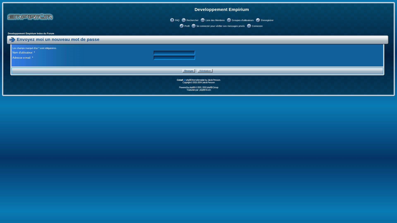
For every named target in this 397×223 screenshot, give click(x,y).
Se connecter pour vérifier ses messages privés (220, 26)
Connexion (257, 26)
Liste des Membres (215, 20)
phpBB (192, 87)
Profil (186, 26)
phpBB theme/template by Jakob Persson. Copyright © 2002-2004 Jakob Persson (198, 81)
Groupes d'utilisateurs (243, 20)
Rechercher (192, 20)
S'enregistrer (267, 20)
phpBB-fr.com (205, 90)
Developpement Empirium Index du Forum (31, 33)
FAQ (177, 20)
